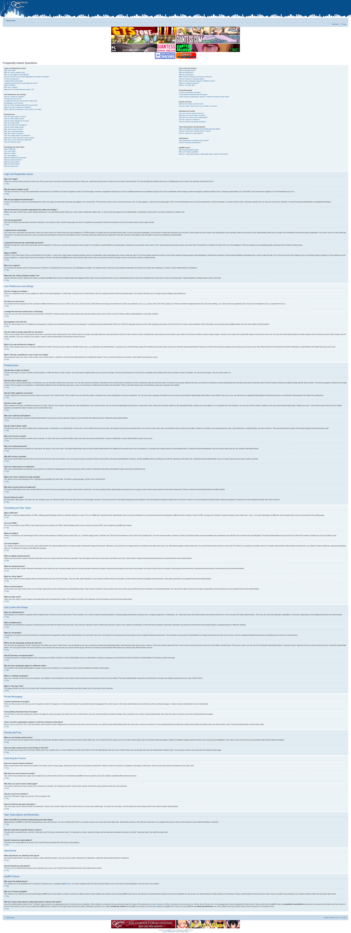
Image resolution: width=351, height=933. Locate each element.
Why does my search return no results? (192, 115)
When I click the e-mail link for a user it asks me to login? (23, 109)
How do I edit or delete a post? (14, 118)
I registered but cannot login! (13, 81)
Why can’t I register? (11, 87)
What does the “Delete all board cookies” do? (19, 89)
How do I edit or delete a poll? (14, 127)
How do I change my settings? (14, 97)
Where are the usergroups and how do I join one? (195, 76)
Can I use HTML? (10, 151)
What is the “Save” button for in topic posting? (19, 138)
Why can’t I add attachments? (14, 131)
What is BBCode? (10, 149)
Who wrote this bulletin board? (189, 150)
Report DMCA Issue (182, 931)
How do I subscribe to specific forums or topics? (195, 131)
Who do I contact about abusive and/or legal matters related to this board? (203, 154)
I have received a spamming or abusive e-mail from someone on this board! (204, 97)
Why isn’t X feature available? (188, 152)
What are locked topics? (12, 164)
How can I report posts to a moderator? (17, 135)
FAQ (344, 24)
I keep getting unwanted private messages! (193, 94)
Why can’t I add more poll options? (15, 125)
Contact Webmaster (168, 931)
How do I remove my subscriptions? (191, 133)
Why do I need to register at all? (14, 72)
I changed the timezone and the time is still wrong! (20, 101)
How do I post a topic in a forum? (15, 116)
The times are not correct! (12, 99)
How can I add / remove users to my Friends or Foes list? (198, 106)
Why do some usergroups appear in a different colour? (197, 81)
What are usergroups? (186, 74)
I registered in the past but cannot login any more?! (21, 83)
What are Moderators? (186, 72)
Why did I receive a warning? (13, 133)
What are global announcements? (15, 157)
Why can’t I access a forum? (13, 129)
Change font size (345, 20)
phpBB (168, 930)
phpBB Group (66, 884)
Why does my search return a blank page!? (193, 117)
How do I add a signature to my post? (16, 121)
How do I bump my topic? (12, 142)
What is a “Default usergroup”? (189, 83)
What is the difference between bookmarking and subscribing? (199, 129)
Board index (11, 20)
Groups (326, 917)
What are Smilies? (10, 153)
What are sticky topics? (12, 162)
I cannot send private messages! (190, 92)
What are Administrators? (187, 70)
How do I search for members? (189, 119)
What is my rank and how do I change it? (17, 107)
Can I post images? (10, 155)
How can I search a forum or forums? (191, 113)
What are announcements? (13, 160)
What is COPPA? (9, 85)
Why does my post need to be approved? (18, 140)
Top (7, 184)
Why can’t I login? (10, 70)
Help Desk (335, 24)
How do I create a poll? (11, 123)
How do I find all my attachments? (190, 142)
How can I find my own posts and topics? (192, 121)
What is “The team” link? (187, 85)
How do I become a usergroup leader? (191, 79)
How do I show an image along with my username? (21, 105)
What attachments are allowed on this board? (194, 140)
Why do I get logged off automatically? (16, 74)
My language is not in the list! (13, 103)
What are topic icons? (11, 166)
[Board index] (57, 9)
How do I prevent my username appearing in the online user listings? (26, 76)
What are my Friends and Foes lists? (191, 104)
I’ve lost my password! (11, 79)
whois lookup (157, 904)
